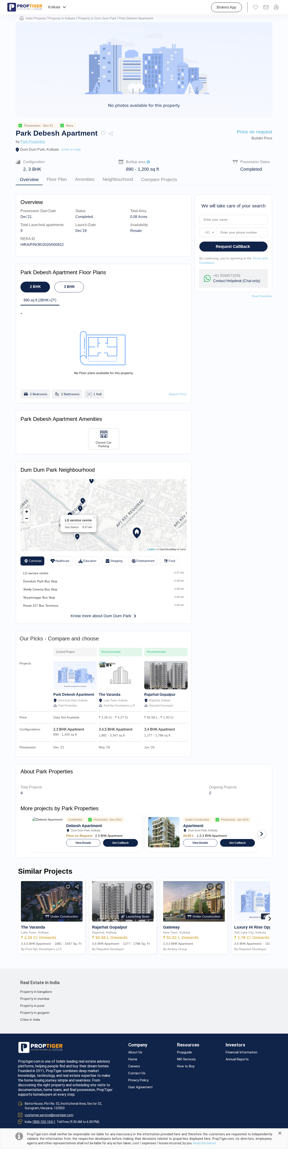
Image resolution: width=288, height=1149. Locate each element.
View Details (83, 842)
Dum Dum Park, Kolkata (39, 149)
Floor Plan (57, 179)
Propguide (184, 1052)
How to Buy (185, 1066)
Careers (134, 1066)
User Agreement (140, 1087)
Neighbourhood (118, 179)
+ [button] (26, 511)
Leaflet (151, 549)
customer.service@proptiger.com (49, 1115)
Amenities (84, 179)
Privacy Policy (138, 1080)
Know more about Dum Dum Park (101, 616)
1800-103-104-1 (43, 1122)
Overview (29, 179)
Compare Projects (159, 179)
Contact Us (136, 1073)
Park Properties (32, 142)
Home (132, 1059)
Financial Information (241, 1052)
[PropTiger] (25, 7)
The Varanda (109, 694)
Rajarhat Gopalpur (160, 694)
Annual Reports (237, 1059)
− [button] (26, 518)
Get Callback (120, 842)
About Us (135, 1052)
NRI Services (186, 1059)
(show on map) (71, 149)
